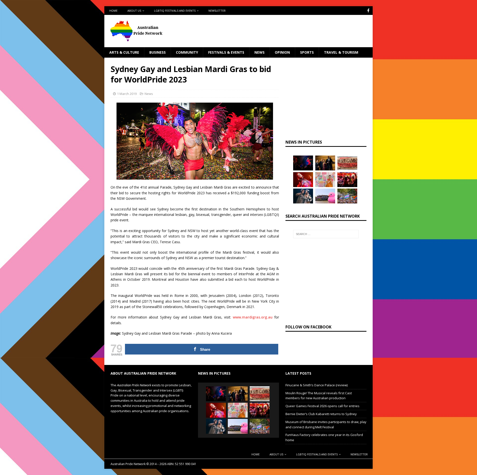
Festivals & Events (226, 52)
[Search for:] (325, 234)
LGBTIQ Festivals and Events (175, 10)
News (259, 52)
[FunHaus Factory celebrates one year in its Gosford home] (347, 179)
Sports (307, 52)
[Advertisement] (286, 31)
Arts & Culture (124, 52)
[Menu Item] (368, 10)
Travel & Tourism (341, 52)
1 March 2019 (127, 93)
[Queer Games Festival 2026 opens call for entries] (347, 163)
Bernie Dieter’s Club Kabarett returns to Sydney (321, 414)
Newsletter (217, 10)
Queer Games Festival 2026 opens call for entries (322, 406)
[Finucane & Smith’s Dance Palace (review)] (303, 163)
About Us (134, 10)
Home (113, 10)
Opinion (282, 52)
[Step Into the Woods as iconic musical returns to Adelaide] (303, 196)
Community (187, 52)
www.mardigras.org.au (253, 317)
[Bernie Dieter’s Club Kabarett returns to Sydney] (303, 179)
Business (157, 52)
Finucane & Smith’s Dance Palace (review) (316, 385)
